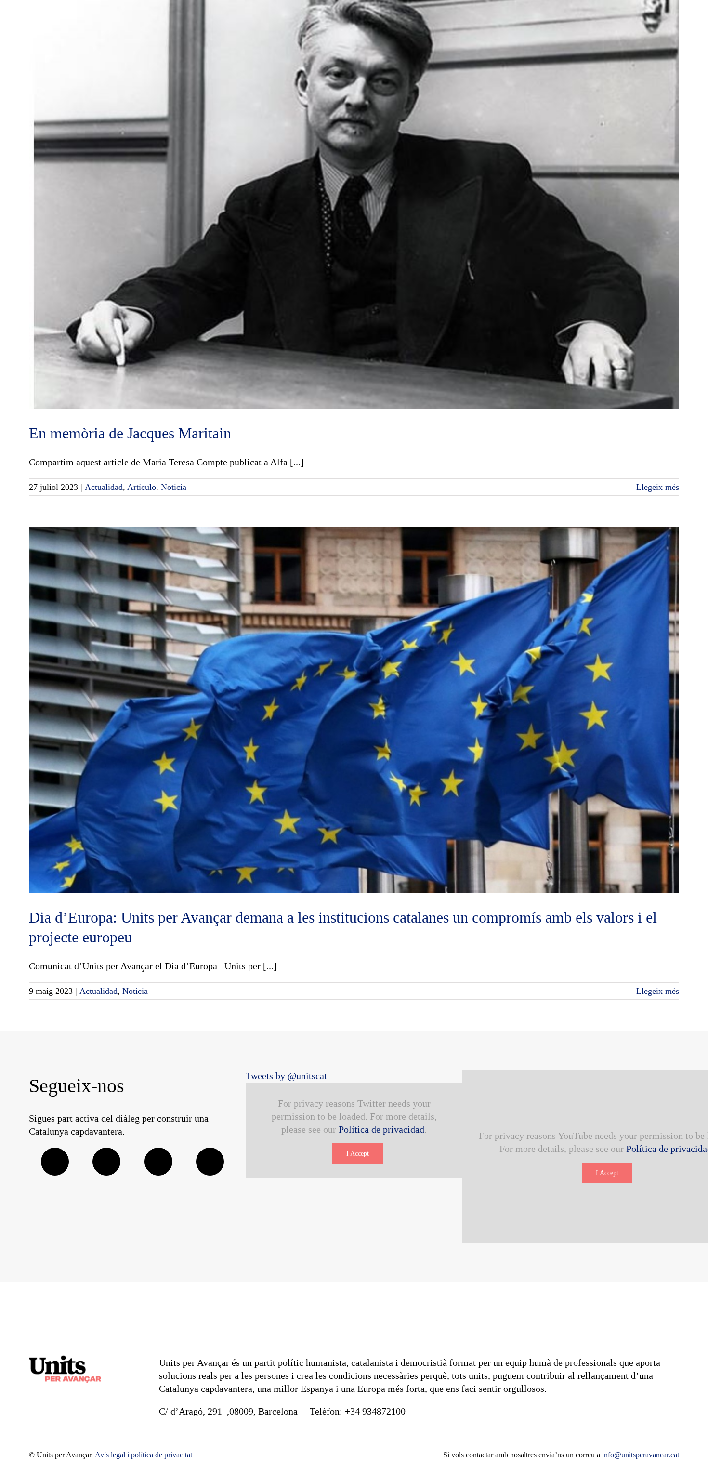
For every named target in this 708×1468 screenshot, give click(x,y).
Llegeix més (657, 487)
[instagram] (158, 1162)
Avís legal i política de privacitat (143, 1455)
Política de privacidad (381, 1129)
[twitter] (106, 1162)
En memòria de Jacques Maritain (130, 433)
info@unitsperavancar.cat (640, 1455)
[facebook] (55, 1162)
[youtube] (210, 1162)
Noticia (173, 487)
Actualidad (104, 487)
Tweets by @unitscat (286, 1076)
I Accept (357, 1153)
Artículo (141, 487)
